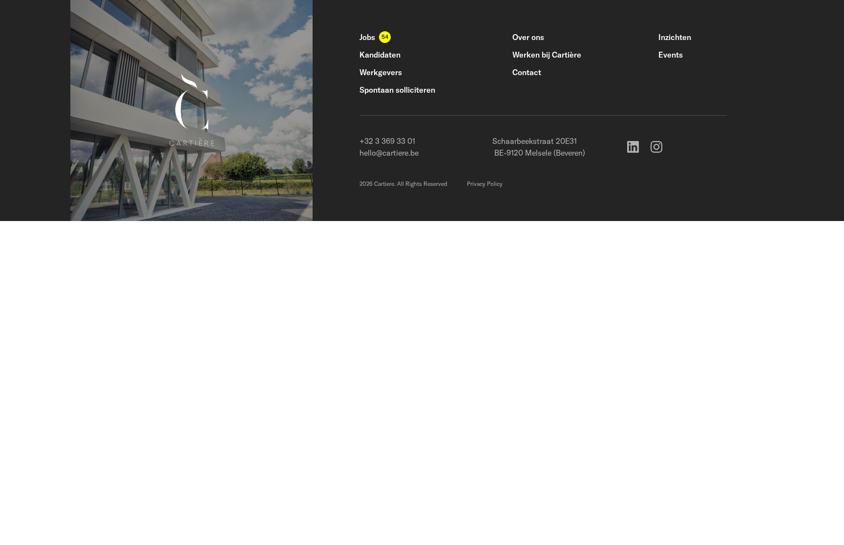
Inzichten (674, 37)
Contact (526, 72)
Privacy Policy (485, 183)
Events (670, 55)
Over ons (528, 37)
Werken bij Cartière (546, 55)
